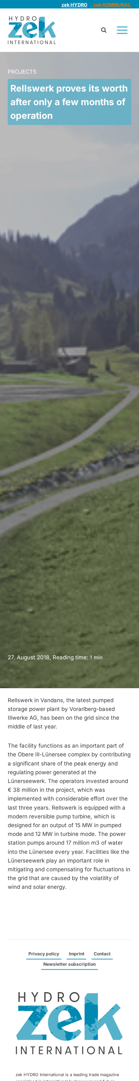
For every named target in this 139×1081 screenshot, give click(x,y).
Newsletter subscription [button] (69, 964)
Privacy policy (43, 953)
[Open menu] (122, 30)
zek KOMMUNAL (112, 4)
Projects (22, 71)
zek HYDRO (74, 4)
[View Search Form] (104, 30)
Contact (102, 953)
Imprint (76, 953)
